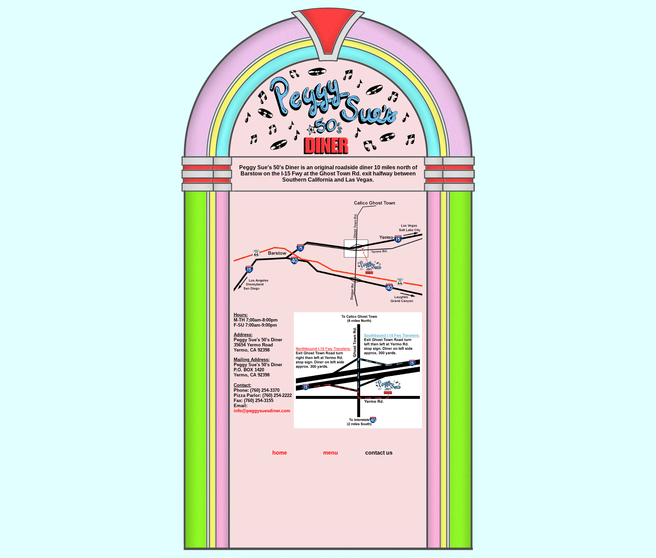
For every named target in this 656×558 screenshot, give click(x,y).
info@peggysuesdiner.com (262, 410)
